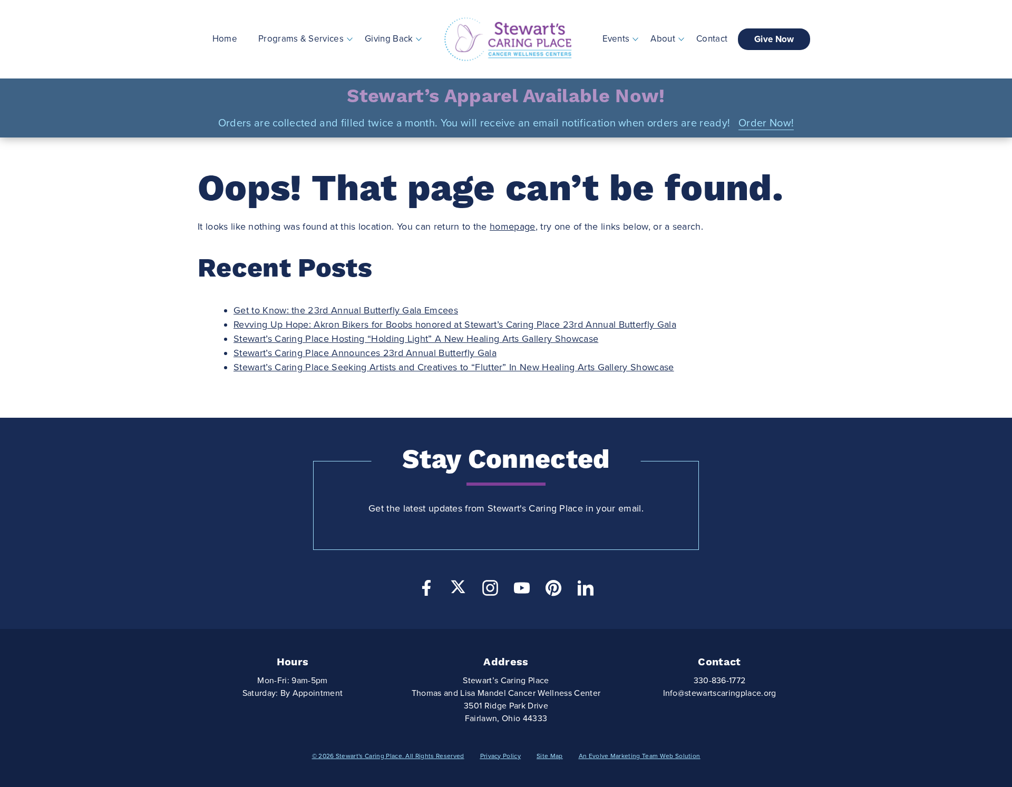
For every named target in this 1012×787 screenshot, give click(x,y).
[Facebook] (426, 591)
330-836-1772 (720, 680)
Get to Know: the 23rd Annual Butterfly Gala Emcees (345, 310)
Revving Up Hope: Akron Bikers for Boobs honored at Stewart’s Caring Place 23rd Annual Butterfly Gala (454, 324)
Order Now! (766, 123)
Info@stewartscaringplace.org (719, 693)
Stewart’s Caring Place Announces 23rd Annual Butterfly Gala (365, 353)
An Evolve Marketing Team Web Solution (639, 756)
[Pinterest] (553, 591)
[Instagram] (490, 591)
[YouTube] (522, 591)
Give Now (774, 39)
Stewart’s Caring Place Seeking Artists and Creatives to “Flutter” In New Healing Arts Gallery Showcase (453, 367)
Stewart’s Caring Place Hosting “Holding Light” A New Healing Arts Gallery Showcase (415, 339)
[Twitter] (458, 587)
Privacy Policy (500, 756)
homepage (513, 226)
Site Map (550, 756)
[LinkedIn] (585, 591)
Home (224, 38)
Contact (711, 38)
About (662, 38)
